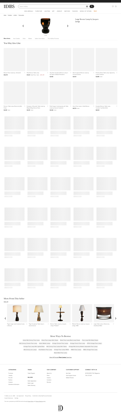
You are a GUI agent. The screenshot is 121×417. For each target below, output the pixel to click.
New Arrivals (28, 11)
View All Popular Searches (60, 357)
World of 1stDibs (86, 11)
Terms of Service (39, 401)
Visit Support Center (71, 375)
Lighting (47, 11)
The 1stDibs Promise (53, 38)
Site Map (16, 398)
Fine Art (10, 377)
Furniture (38, 11)
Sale (95, 11)
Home (5, 15)
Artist (24, 38)
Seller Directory (31, 385)
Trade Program (31, 373)
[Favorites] (113, 6)
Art (53, 11)
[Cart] (116, 6)
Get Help (68, 373)
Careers (49, 377)
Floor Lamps (21, 15)
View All (6, 302)
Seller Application (32, 381)
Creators (10, 382)
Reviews (49, 382)
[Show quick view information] (24, 73)
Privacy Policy (28, 396)
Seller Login (31, 383)
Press (48, 375)
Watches (67, 11)
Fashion (75, 11)
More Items (7, 38)
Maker (30, 38)
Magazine (92, 373)
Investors (49, 380)
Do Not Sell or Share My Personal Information (42, 396)
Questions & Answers (13, 384)
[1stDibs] (9, 6)
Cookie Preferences (8, 398)
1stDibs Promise (70, 377)
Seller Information (40, 38)
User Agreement (20, 396)
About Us (49, 373)
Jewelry (59, 11)
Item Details (16, 38)
